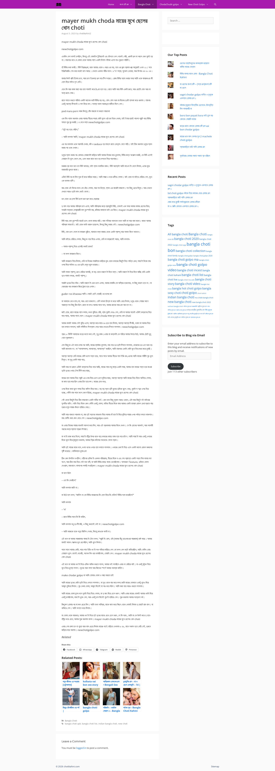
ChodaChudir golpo (169, 4)
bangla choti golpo (185, 255)
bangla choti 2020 (186, 239)
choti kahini (202, 293)
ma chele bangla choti (204, 297)
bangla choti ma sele (186, 280)
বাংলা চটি (202, 314)
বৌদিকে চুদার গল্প (209, 314)
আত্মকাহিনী (194, 306)
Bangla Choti (144, 4)
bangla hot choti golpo (187, 288)
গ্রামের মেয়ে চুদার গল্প (181, 310)
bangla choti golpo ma (183, 259)
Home (111, 4)
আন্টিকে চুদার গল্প (202, 306)
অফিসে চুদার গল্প (187, 306)
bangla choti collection (191, 251)
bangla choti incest (189, 270)
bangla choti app (179, 245)
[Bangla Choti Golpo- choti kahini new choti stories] (59, 4)
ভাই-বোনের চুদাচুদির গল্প (174, 317)
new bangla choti (179, 302)
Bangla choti (197, 234)
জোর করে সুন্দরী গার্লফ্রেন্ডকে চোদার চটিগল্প (184, 201)
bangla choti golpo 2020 (202, 255)
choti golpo (189, 293)
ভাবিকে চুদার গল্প (185, 317)
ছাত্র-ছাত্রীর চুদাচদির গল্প (195, 309)
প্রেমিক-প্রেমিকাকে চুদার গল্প (180, 314)
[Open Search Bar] (215, 4)
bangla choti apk (73, 723)
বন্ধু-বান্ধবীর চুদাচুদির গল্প (193, 314)
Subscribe (175, 366)
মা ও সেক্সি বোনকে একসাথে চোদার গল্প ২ (183, 206)
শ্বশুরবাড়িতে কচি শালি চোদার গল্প (192, 146)
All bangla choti (178, 234)
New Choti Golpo (196, 4)
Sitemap (215, 766)
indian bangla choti (107, 723)
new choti (122, 723)
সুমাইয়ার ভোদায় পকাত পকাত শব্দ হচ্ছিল (195, 155)
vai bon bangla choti (175, 306)
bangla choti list (89, 723)
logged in (81, 748)
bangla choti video (187, 284)
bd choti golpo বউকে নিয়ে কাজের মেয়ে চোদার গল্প (189, 193)
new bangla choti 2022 (201, 302)
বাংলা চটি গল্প (124, 4)
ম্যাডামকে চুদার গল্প (195, 317)
